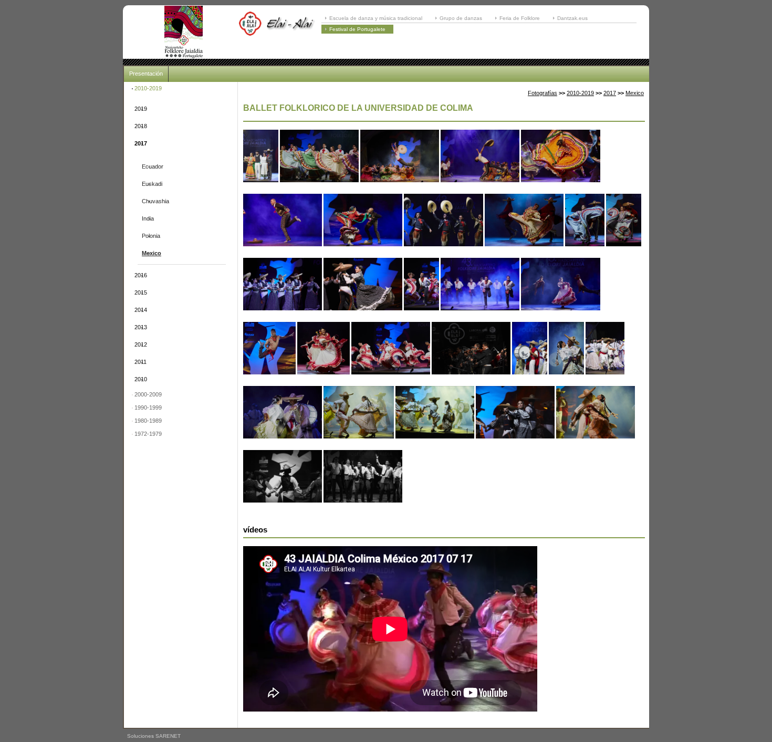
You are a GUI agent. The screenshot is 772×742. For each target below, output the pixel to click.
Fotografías (542, 93)
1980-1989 (148, 420)
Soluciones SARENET (154, 736)
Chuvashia (155, 201)
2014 (140, 310)
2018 (140, 126)
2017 (140, 143)
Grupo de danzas (461, 18)
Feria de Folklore (519, 18)
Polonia (151, 236)
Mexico (151, 253)
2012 (140, 344)
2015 (140, 292)
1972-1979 (148, 434)
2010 (140, 379)
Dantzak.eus (572, 18)
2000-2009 (148, 394)
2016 (140, 275)
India (148, 218)
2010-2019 (148, 88)
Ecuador (152, 166)
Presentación (146, 73)
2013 (140, 327)
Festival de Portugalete (357, 29)
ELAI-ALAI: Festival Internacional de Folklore (183, 32)
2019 (140, 109)
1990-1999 (148, 407)
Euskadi (152, 184)
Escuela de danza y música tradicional (375, 18)
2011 (140, 362)
